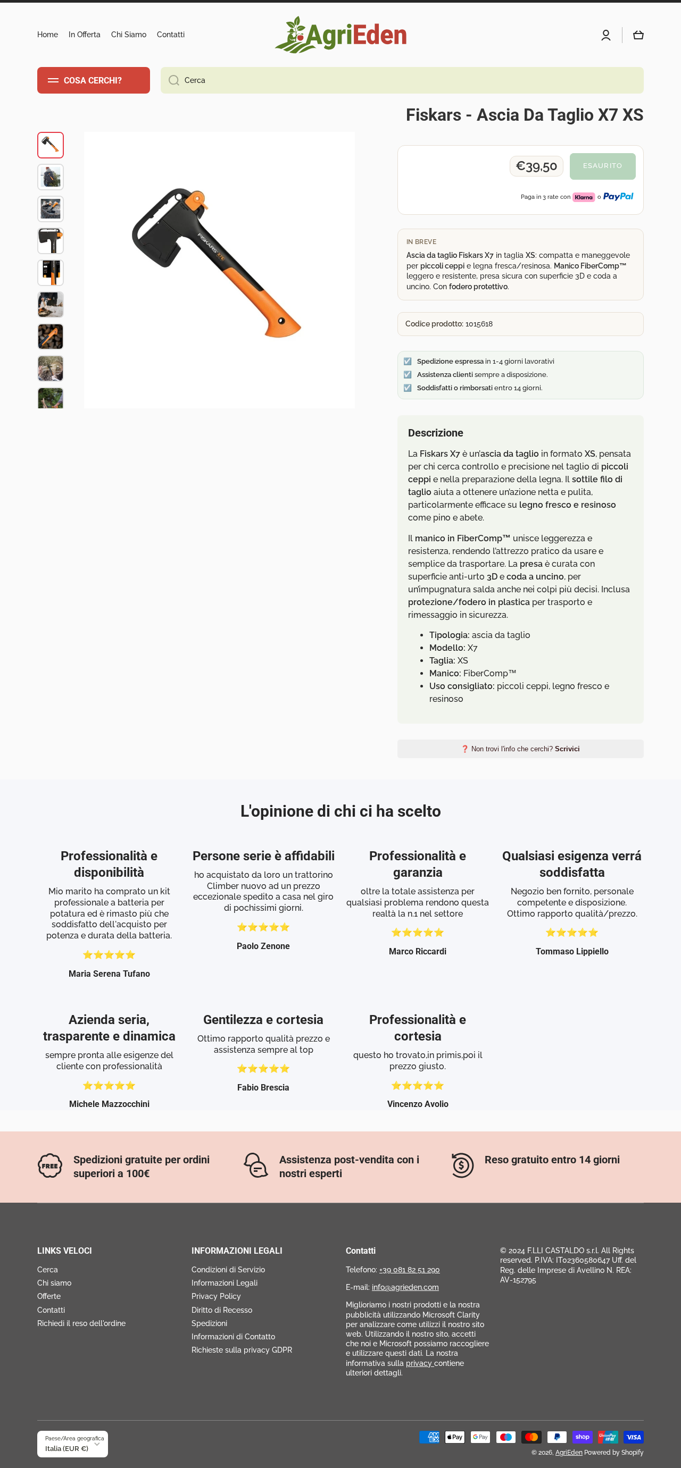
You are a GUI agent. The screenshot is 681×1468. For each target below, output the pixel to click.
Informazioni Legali (225, 1283)
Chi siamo (54, 1283)
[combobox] (402, 80)
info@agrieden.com (405, 1287)
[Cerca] (170, 80)
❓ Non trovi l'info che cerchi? (520, 749)
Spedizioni (209, 1323)
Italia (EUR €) (66, 1448)
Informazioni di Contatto (233, 1336)
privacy (420, 1363)
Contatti (51, 1310)
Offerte (49, 1296)
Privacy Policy (216, 1296)
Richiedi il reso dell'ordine (81, 1323)
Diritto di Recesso (222, 1310)
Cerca (47, 1269)
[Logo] (340, 35)
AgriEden (569, 1452)
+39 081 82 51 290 (409, 1269)
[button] (638, 35)
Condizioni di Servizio (228, 1269)
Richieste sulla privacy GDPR (242, 1350)
